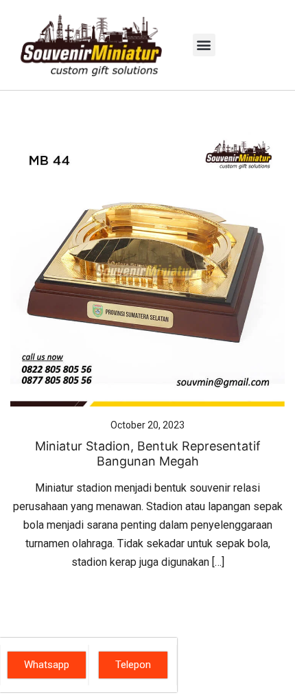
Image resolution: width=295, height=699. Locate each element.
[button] (204, 45)
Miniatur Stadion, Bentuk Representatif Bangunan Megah (148, 453)
